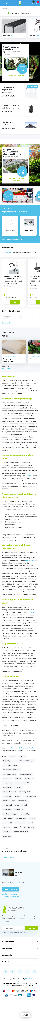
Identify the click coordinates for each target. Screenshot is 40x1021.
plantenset (29, 560)
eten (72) (19, 787)
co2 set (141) (29, 778)
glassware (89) (30, 796)
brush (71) (18, 778)
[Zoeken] (37, 8)
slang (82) (7, 827)
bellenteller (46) (25, 774)
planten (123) (19, 810)
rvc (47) (32, 818)
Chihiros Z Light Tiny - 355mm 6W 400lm (12, 277)
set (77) (30, 823)
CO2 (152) (12, 756)
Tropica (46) (7, 761)
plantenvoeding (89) (10, 814)
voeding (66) (29, 827)
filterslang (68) (24, 792)
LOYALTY (26, 1015)
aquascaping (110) (9, 774)
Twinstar (33, 612)
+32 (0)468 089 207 (9, 894)
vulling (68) (7, 832)
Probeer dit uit (7, 857)
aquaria (28, 476)
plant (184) (7, 810)
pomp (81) (25, 814)
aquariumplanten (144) (11, 770)
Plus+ (33, 979)
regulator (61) (8, 818)
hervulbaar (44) (9, 801)
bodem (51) (7, 778)
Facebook (14, 748)
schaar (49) (7, 823)
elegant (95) (7, 787)
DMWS (27, 979)
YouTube (32, 748)
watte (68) (7, 836)
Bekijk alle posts (8, 368)
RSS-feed (20, 981)
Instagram (23, 748)
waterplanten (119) (21, 832)
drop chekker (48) (22, 783)
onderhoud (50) (21, 805)
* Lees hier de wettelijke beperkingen (14, 932)
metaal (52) (7, 805)
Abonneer (31, 928)
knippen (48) (23, 801)
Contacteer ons (11, 889)
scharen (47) (20, 823)
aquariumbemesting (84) (25, 761)
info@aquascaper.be (10, 896)
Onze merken (7, 323)
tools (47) (17, 827)
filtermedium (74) (9, 792)
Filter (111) (22, 756)
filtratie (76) (7, 796)
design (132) (7, 783)
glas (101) (18, 796)
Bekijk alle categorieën (11, 239)
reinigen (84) (21, 818)
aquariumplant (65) (10, 765)
